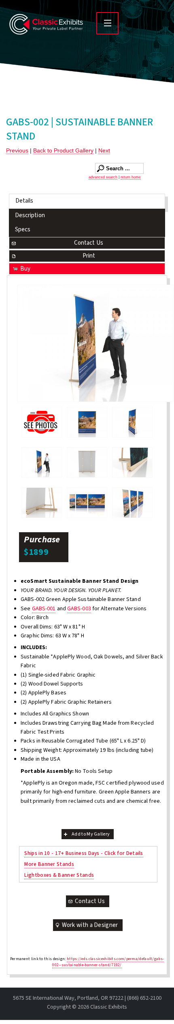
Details (24, 201)
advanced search (103, 177)
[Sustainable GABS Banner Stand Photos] (41, 422)
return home (131, 177)
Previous (17, 150)
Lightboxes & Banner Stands (59, 875)
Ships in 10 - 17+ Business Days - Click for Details (83, 853)
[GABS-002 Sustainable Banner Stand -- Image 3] (95, 343)
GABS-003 (79, 609)
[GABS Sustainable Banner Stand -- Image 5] (132, 462)
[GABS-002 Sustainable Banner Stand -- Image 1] (87, 422)
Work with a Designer (90, 925)
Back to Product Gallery (63, 150)
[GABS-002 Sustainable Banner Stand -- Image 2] (132, 422)
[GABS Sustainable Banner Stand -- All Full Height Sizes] (87, 502)
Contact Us (88, 243)
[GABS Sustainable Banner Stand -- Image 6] (41, 502)
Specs (23, 229)
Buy (25, 268)
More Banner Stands (49, 864)
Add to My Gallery (91, 834)
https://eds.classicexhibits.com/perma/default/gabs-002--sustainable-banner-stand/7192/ (108, 962)
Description (30, 215)
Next (104, 150)
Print (89, 256)
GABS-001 (44, 609)
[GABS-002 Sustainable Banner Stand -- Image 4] (87, 462)
